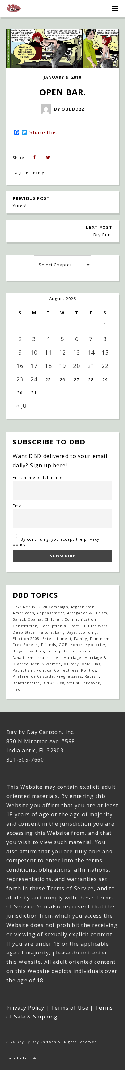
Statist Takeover (83, 682)
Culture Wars (94, 625)
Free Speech (25, 644)
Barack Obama (27, 619)
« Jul (22, 405)
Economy (35, 172)
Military (71, 663)
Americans (23, 613)
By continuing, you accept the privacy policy (56, 542)
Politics (88, 670)
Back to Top (18, 1058)
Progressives (69, 676)
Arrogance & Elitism (87, 613)
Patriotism (23, 670)
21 (91, 366)
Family (80, 638)
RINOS (49, 682)
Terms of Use (69, 1007)
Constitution (25, 625)
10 (34, 352)
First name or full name (38, 477)
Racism (92, 676)
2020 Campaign (53, 606)
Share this (43, 132)
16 (19, 366)
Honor (76, 644)
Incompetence (61, 651)
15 (105, 352)
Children (53, 619)
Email (18, 505)
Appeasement (50, 613)
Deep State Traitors (33, 632)
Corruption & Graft (59, 625)
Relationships (26, 682)
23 (19, 379)
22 (105, 366)
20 (76, 366)
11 (48, 352)
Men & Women (46, 663)
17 (34, 366)
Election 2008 (26, 638)
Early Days (65, 632)
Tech (18, 689)
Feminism (100, 638)
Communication (80, 619)
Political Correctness (58, 670)
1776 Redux (24, 606)
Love (56, 657)
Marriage (72, 657)
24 (34, 379)
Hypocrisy (95, 644)
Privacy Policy (25, 1007)
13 (76, 352)
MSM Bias (90, 663)
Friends (48, 644)
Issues (43, 657)
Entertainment (57, 638)
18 (48, 366)
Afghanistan (82, 606)
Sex (60, 682)
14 (91, 352)
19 (62, 366)
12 (62, 352)
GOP (63, 644)
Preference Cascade (33, 676)
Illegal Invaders (28, 651)
